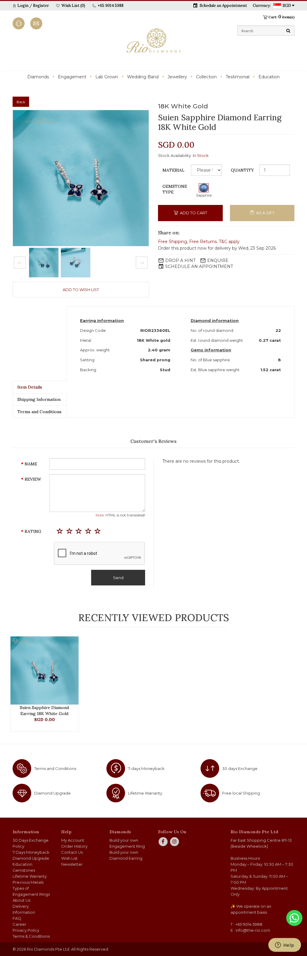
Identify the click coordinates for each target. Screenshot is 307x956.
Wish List (69, 858)
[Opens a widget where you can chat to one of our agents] (284, 945)
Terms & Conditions (31, 936)
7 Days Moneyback (31, 852)
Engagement (72, 77)
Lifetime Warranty (145, 793)
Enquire (217, 260)
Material (173, 170)
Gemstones (24, 870)
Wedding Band (143, 77)
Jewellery (177, 77)
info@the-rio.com (253, 930)
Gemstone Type (174, 189)
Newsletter (72, 864)
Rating (33, 531)
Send (118, 577)
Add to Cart (193, 212)
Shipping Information (39, 399)
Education (269, 77)
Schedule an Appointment (223, 5)
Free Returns (203, 241)
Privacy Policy (26, 930)
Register (41, 5)
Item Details (29, 387)
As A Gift (264, 212)
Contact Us (72, 852)
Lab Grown (106, 77)
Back (20, 102)
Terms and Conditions (39, 411)
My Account (72, 840)
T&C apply (229, 241)
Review (33, 479)
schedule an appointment (199, 266)
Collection (206, 77)
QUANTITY (242, 170)
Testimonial (237, 77)
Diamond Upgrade (52, 793)
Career (19, 924)
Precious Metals (28, 882)
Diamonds (38, 77)
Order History (74, 846)
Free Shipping (172, 241)
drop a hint (180, 260)
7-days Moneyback (146, 768)
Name (31, 464)
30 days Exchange (240, 768)
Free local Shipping (241, 793)
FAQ (17, 918)
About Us (21, 900)
